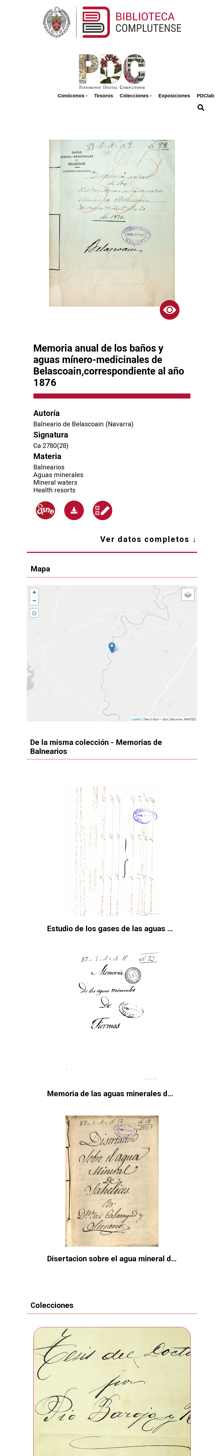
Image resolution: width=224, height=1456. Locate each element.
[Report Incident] (102, 510)
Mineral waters (55, 482)
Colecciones (134, 95)
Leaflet (136, 719)
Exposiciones (174, 95)
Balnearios (48, 467)
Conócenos (71, 95)
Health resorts (54, 490)
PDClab (205, 95)
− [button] (34, 600)
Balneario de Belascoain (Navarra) (83, 424)
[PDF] (74, 510)
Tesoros (103, 95)
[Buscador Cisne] (45, 510)
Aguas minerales (58, 475)
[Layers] (188, 594)
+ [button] (34, 592)
